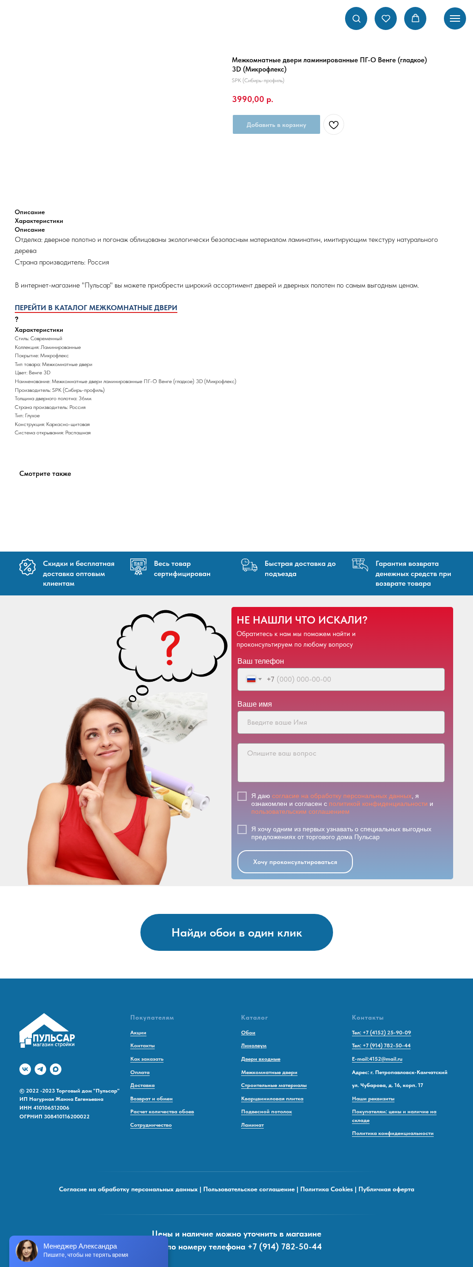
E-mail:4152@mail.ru (377, 1059)
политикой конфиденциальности (378, 803)
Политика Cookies (326, 1189)
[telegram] (40, 1069)
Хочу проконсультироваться (295, 861)
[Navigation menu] (455, 18)
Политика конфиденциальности (393, 1133)
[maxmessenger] (55, 1069)
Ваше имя (254, 704)
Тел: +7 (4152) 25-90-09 (381, 1032)
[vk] (25, 1069)
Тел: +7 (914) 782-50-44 (381, 1045)
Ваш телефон (260, 661)
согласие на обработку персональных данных (342, 795)
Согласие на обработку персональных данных (128, 1189)
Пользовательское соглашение (249, 1189)
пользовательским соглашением (300, 811)
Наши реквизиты (373, 1098)
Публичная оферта (386, 1189)
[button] (356, 18)
